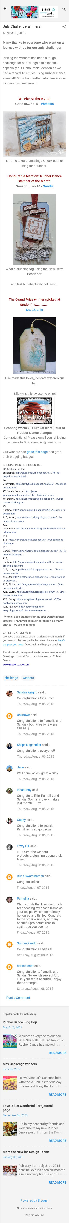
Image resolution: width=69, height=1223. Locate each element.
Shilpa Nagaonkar (29, 745)
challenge (11, 678)
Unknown (23, 715)
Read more (57, 1053)
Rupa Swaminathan (30, 876)
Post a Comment (18, 998)
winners (28, 678)
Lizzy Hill (23, 846)
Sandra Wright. (27, 692)
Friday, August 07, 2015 (33, 887)
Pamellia (47, 104)
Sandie (48, 186)
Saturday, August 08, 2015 (35, 955)
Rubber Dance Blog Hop (20, 1022)
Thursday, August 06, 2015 (35, 704)
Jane (20, 767)
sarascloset (25, 966)
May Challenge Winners (20, 1064)
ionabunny (24, 790)
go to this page (37, 452)
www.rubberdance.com (16, 664)
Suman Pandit (26, 943)
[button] (64, 27)
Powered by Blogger (35, 1200)
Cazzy (21, 820)
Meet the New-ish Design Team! (26, 1152)
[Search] (64, 9)
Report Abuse (34, 1215)
